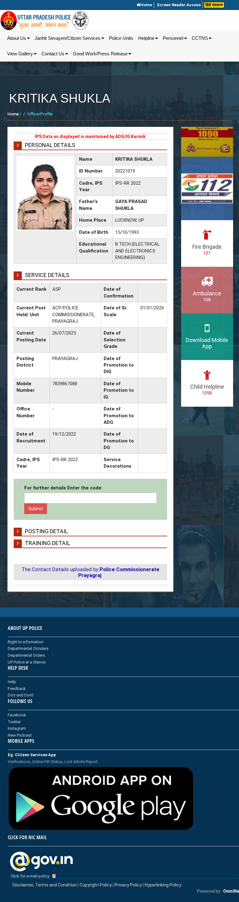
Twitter (14, 721)
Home (146, 4)
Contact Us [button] (52, 53)
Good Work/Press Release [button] (100, 53)
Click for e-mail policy (30, 876)
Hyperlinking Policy (163, 884)
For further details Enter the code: (63, 488)
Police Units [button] (121, 38)
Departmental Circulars (28, 648)
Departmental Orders (26, 655)
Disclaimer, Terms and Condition (44, 884)
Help (12, 681)
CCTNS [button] (200, 38)
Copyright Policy (96, 884)
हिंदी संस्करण (214, 5)
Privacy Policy (128, 884)
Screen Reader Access (179, 4)
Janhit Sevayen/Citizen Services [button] (68, 38)
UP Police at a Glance (26, 662)
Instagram (17, 728)
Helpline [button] (146, 38)
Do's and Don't (21, 695)
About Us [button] (16, 38)
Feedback (17, 688)
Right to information (26, 642)
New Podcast (20, 735)
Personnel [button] (173, 38)
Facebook (17, 715)
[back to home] (44, 20)
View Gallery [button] (20, 53)
